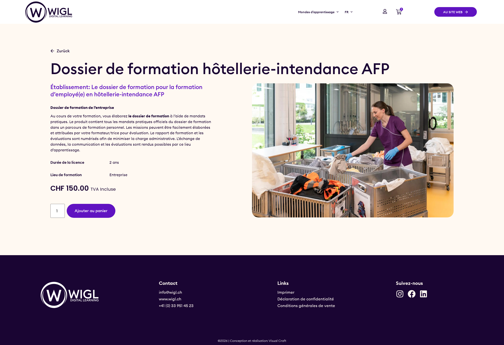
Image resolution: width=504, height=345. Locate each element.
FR (346, 12)
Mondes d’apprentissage (316, 12)
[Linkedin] (423, 294)
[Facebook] (412, 294)
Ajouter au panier (91, 210)
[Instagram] (400, 294)
